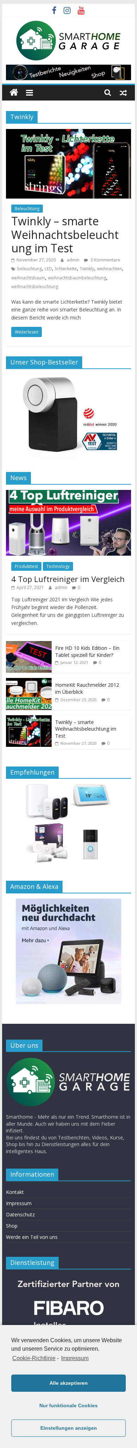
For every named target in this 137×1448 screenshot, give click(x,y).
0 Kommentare (105, 260)
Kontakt (15, 1192)
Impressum (75, 1358)
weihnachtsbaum (28, 278)
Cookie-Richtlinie (34, 1358)
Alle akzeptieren (69, 1383)
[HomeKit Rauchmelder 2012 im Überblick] (29, 681)
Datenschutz (20, 1214)
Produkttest (26, 566)
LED (48, 269)
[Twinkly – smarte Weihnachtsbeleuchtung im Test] (68, 133)
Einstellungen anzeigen (68, 1428)
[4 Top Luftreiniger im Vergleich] (68, 493)
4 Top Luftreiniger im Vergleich (68, 579)
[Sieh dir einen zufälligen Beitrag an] (123, 92)
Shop (12, 1225)
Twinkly (87, 269)
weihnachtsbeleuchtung (34, 287)
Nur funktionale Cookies (68, 1405)
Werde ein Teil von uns (32, 1237)
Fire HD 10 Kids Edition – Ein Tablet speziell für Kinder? (87, 651)
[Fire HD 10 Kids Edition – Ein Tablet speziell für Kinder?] (29, 644)
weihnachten (109, 269)
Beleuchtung (27, 209)
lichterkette (66, 269)
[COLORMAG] (68, 1060)
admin (73, 260)
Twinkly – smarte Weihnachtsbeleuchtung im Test (65, 234)
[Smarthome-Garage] (14, 92)
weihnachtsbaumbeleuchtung (77, 278)
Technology (58, 566)
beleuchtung (29, 269)
